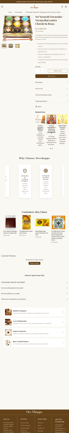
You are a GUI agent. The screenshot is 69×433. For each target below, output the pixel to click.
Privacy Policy (25, 422)
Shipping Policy (25, 428)
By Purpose (18, 12)
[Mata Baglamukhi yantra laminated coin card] (42, 222)
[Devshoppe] (34, 6)
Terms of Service (25, 425)
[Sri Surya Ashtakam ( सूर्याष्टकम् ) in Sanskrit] (40, 119)
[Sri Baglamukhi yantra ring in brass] (26, 222)
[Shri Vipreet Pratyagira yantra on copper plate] (10, 222)
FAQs (39, 425)
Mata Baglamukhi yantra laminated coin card (41, 233)
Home (10, 12)
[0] (66, 7)
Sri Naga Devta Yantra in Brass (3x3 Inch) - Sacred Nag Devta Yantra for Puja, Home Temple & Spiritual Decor (58, 236)
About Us (40, 422)
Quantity (38, 67)
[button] (50, 148)
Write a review (34, 263)
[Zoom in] (30, 18)
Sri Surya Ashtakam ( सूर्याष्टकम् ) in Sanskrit (40, 128)
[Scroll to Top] (66, 424)
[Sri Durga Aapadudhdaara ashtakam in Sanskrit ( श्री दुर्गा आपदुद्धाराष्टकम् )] (51, 119)
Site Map (40, 431)
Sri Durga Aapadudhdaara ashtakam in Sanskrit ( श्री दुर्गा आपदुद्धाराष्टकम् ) (51, 130)
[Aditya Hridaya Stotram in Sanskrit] (62, 119)
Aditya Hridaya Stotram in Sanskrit (62, 127)
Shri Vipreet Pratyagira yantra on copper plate (10, 232)
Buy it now (51, 76)
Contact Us (41, 428)
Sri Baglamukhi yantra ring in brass (26, 232)
